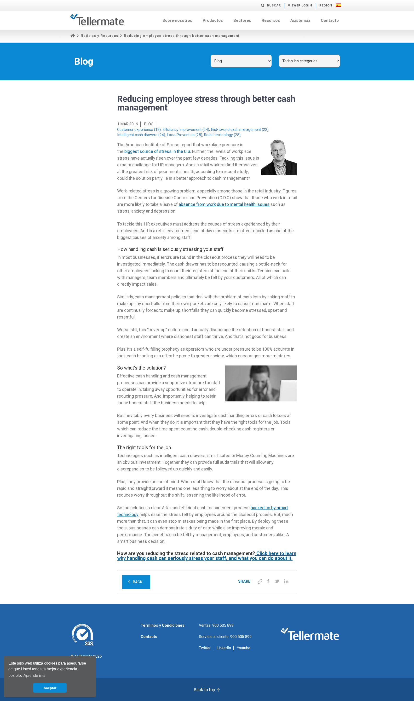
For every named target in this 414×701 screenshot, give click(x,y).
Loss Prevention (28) (184, 135)
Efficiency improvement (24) (185, 129)
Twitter (205, 648)
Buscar (274, 5)
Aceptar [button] (50, 688)
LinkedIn (224, 648)
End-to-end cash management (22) (240, 129)
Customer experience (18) (139, 129)
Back (137, 582)
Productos (213, 20)
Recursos (271, 20)
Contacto (330, 20)
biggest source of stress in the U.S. (157, 151)
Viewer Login (300, 5)
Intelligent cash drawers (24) (141, 135)
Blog (148, 124)
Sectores (242, 20)
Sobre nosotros (177, 20)
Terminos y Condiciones (162, 625)
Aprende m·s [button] (34, 675)
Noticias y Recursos (99, 36)
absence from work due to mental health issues (224, 204)
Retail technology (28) (222, 135)
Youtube (243, 648)
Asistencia (300, 20)
